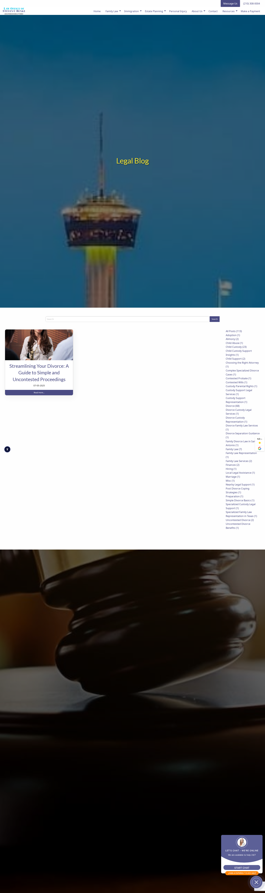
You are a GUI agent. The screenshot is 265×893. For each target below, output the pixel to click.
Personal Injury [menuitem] (178, 11)
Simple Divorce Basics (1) (240, 500)
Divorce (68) (233, 406)
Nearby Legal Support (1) (240, 484)
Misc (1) (230, 480)
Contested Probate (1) (238, 378)
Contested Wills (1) (236, 382)
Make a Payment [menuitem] (250, 11)
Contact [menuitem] (213, 11)
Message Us (230, 3)
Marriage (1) (233, 476)
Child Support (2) (235, 358)
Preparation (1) (234, 496)
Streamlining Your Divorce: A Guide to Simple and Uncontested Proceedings (39, 372)
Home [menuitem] (97, 11)
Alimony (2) (232, 339)
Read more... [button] (39, 392)
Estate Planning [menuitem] (154, 11)
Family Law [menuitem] (112, 11)
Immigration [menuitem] (131, 11)
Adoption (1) (233, 335)
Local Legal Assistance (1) (240, 472)
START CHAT (241, 867)
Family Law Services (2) (239, 461)
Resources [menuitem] (229, 11)
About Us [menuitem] (197, 11)
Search (215, 319)
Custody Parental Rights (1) (241, 386)
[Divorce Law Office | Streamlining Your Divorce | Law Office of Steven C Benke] (39, 344)
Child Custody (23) (236, 347)
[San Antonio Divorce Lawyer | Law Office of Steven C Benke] (13, 11)
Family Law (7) (234, 449)
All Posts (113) (234, 331)
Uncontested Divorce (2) (240, 520)
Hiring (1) (231, 469)
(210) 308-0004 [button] (251, 3)
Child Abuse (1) (234, 343)
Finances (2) (232, 465)
